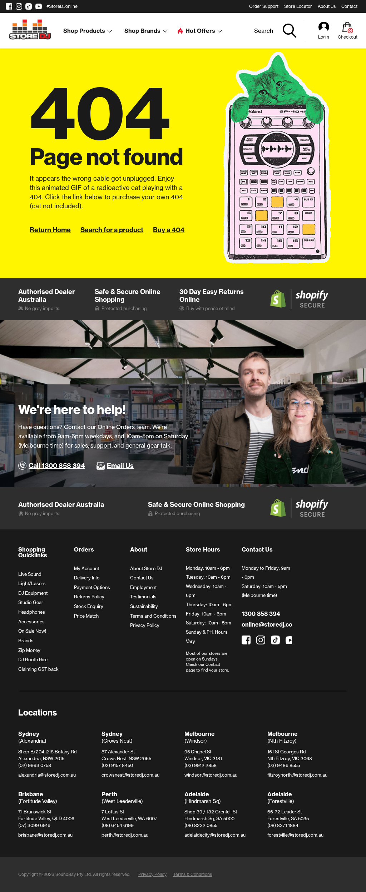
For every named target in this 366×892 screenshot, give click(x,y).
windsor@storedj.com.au (210, 775)
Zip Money (29, 650)
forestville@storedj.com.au (295, 835)
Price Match (86, 616)
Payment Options (92, 587)
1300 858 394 (261, 613)
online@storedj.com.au (267, 624)
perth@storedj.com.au (125, 835)
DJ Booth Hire (33, 659)
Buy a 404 (168, 230)
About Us (327, 6)
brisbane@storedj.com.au (45, 835)
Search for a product (111, 230)
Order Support (263, 6)
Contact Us (142, 577)
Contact (349, 6)
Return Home (50, 230)
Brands (26, 640)
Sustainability (144, 606)
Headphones (31, 612)
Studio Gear (30, 602)
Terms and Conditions (153, 616)
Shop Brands (142, 30)
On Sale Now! (32, 631)
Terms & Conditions (192, 874)
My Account (86, 568)
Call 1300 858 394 (57, 466)
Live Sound (29, 574)
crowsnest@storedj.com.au (130, 775)
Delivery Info (87, 577)
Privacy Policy (144, 625)
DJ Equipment (33, 593)
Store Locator (298, 6)
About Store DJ (146, 568)
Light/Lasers (32, 583)
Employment (143, 587)
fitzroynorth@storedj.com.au (297, 775)
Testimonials (143, 596)
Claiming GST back (38, 669)
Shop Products (84, 30)
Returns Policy (89, 596)
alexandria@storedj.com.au (47, 775)
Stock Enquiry (88, 606)
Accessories (31, 621)
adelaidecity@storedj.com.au (215, 835)
